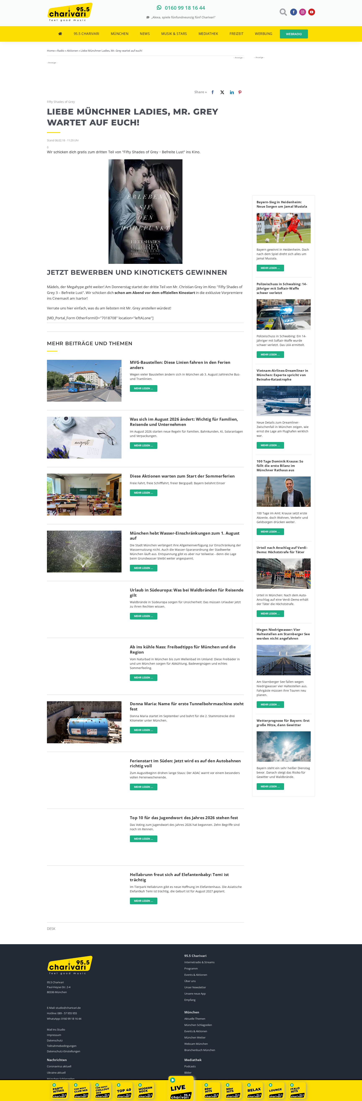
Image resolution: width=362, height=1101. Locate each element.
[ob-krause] (284, 478)
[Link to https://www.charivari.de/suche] (283, 12)
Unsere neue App (195, 993)
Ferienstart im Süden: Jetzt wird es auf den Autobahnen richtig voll (185, 763)
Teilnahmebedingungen (61, 1046)
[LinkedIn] (231, 92)
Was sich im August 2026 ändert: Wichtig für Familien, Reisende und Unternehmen (184, 421)
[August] (84, 418)
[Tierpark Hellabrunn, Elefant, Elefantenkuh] (84, 873)
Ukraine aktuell (56, 1072)
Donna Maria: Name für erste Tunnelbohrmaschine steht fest (187, 706)
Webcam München (196, 1044)
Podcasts (190, 1066)
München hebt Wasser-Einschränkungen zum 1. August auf (184, 535)
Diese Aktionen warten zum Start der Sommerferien (182, 476)
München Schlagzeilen (198, 1025)
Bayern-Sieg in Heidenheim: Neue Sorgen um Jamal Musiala (282, 204)
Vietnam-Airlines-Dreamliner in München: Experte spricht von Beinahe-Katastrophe (282, 374)
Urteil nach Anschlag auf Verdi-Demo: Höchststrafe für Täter (282, 549)
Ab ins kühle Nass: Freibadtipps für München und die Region (183, 649)
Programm (191, 968)
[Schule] (84, 475)
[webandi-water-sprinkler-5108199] (84, 532)
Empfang (189, 1000)
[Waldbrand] (84, 589)
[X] (221, 92)
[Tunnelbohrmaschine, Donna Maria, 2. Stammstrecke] (84, 703)
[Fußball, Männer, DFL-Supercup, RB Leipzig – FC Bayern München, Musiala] (284, 214)
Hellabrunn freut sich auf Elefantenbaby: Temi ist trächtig (179, 877)
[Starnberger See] (284, 646)
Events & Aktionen (195, 975)
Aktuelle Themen (194, 1019)
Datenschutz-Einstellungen (63, 1051)
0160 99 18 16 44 (71, 1019)
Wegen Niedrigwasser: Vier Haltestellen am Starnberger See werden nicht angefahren (283, 633)
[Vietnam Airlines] (284, 387)
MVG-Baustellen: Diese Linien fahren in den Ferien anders (180, 365)
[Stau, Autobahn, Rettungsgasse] (84, 760)
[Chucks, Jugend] (84, 817)
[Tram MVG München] (84, 361)
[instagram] (302, 12)
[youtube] (311, 12)
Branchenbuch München (199, 1050)
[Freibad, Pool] (84, 646)
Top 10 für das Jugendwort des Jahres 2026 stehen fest (184, 817)
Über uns (190, 981)
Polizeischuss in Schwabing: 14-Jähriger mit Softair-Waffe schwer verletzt (282, 288)
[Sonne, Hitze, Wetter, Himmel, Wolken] (284, 733)
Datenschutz (55, 1040)
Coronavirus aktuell (59, 1066)
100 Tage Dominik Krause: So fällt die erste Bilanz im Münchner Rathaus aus (280, 465)
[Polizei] (284, 301)
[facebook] (293, 12)
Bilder (187, 1072)
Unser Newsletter (195, 987)
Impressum (54, 1035)
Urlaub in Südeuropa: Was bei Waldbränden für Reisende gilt (186, 592)
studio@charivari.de (68, 1008)
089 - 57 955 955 (67, 1013)
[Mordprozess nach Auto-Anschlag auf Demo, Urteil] (284, 560)
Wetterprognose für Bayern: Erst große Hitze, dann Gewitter (283, 722)
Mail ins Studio (56, 1029)
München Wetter (195, 1037)
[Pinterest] (240, 92)
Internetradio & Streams (199, 962)
